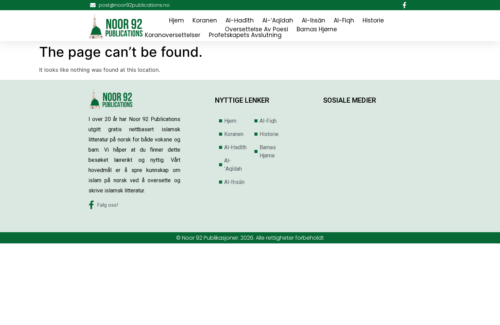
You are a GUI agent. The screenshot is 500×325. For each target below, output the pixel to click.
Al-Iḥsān (313, 20)
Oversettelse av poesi (256, 29)
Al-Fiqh (344, 20)
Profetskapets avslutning (245, 35)
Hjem (176, 20)
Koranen (205, 20)
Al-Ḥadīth (240, 20)
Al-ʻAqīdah (277, 20)
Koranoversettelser (172, 35)
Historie (373, 20)
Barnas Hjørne (317, 29)
